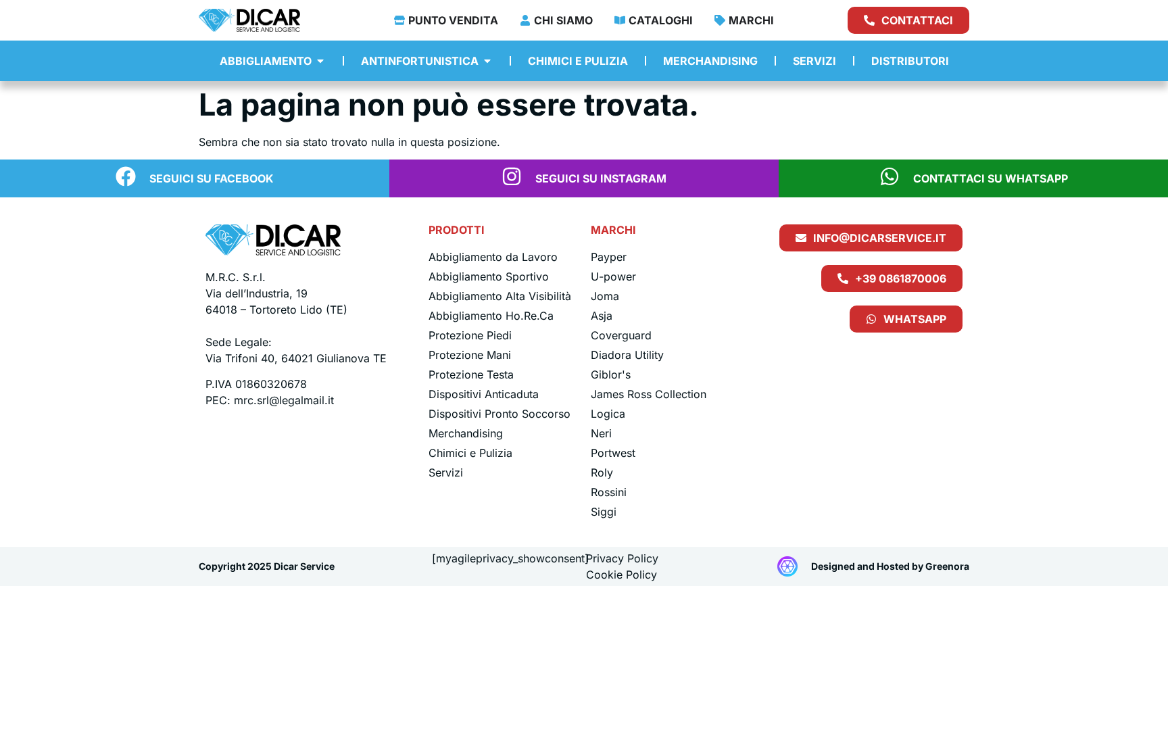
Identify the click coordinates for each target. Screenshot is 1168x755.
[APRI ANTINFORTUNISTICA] (487, 61)
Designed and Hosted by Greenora (890, 566)
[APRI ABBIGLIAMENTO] (320, 61)
